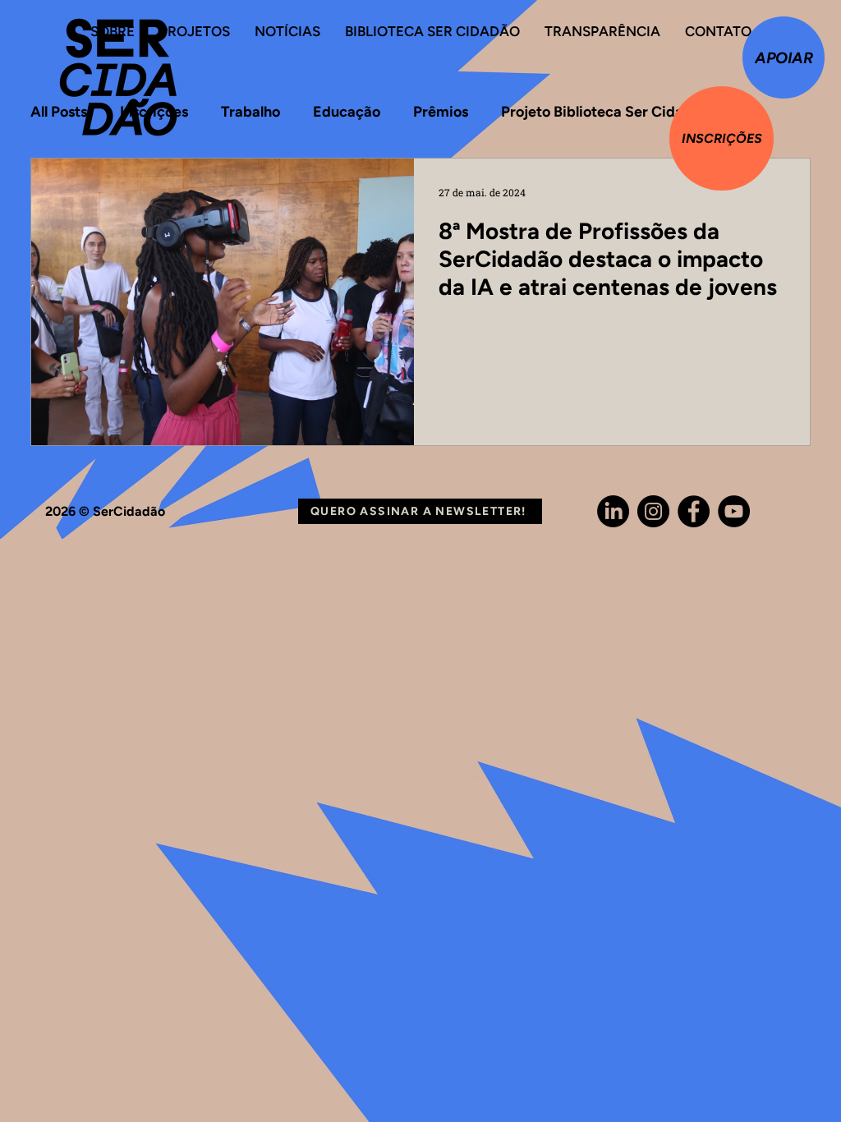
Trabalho (250, 112)
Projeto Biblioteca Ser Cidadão (605, 112)
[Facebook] (694, 511)
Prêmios (440, 112)
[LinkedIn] (613, 511)
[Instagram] (653, 511)
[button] (420, 511)
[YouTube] (734, 511)
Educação (346, 112)
